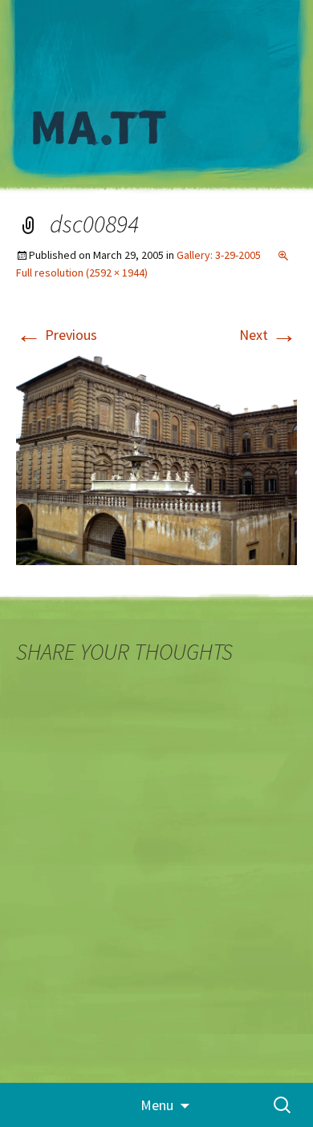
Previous (56, 334)
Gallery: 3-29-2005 (219, 255)
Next (268, 334)
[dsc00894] (156, 459)
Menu (156, 1105)
